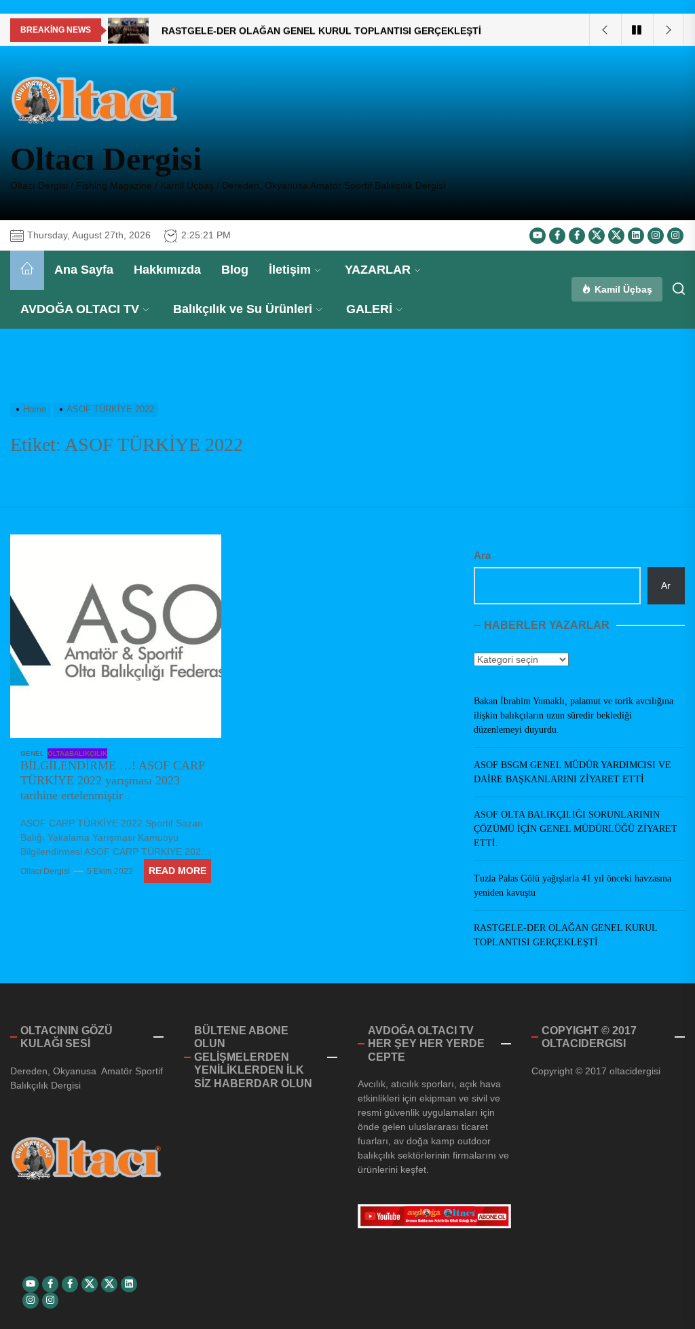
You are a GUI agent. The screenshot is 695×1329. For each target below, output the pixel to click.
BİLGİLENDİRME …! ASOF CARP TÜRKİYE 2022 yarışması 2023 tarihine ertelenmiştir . (112, 780)
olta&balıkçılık (77, 753)
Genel (32, 753)
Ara (482, 555)
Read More (177, 870)
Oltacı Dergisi (106, 159)
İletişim (290, 269)
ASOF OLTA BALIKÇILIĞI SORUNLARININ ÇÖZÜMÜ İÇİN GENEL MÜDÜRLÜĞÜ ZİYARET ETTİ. (575, 828)
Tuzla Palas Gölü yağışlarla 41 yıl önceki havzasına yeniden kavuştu (572, 885)
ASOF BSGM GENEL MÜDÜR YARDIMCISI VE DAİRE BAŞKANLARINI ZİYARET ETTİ (572, 772)
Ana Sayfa (83, 269)
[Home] (27, 270)
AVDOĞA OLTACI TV (79, 309)
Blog (234, 269)
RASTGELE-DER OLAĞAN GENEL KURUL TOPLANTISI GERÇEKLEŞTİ (565, 935)
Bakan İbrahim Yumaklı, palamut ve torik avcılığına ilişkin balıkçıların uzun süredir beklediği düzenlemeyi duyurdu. (573, 715)
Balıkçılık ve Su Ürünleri (242, 309)
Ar (666, 585)
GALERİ (369, 309)
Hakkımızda (167, 269)
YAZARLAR (378, 269)
